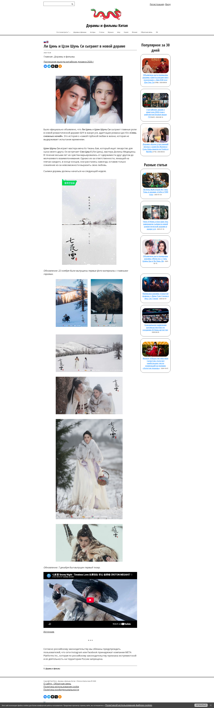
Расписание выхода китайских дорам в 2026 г (69, 61)
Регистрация (157, 4)
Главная (48, 56)
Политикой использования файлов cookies (128, 705)
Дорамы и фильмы (64, 56)
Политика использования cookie (61, 686)
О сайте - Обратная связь (57, 683)
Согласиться (201, 705)
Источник (48, 631)
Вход (168, 4)
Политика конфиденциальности (61, 689)
